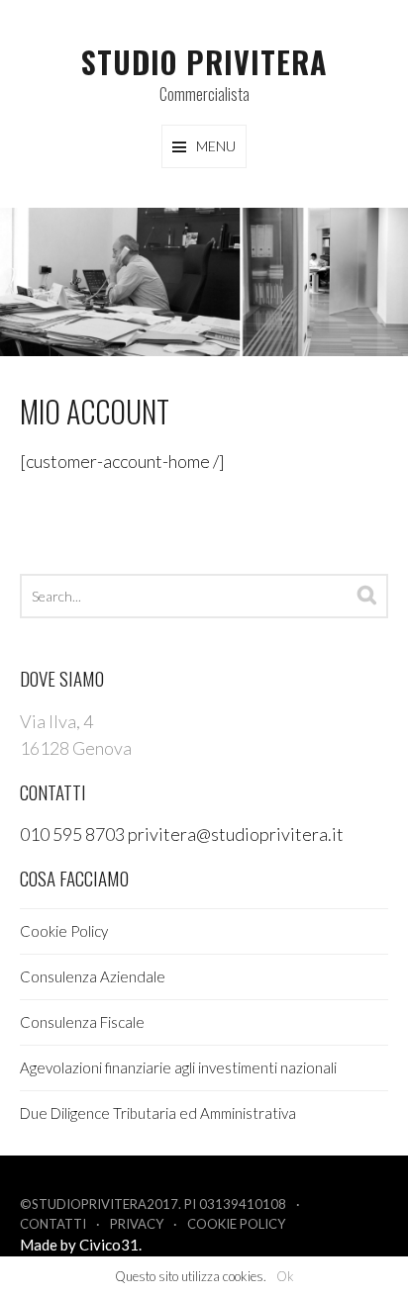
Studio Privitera (204, 62)
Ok (285, 1276)
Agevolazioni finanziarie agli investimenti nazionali (178, 1067)
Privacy (136, 1224)
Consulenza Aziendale (92, 976)
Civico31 (109, 1244)
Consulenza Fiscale (82, 1022)
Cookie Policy (64, 931)
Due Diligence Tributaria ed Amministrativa (158, 1113)
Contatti (53, 1224)
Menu (216, 146)
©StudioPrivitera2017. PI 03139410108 (153, 1204)
